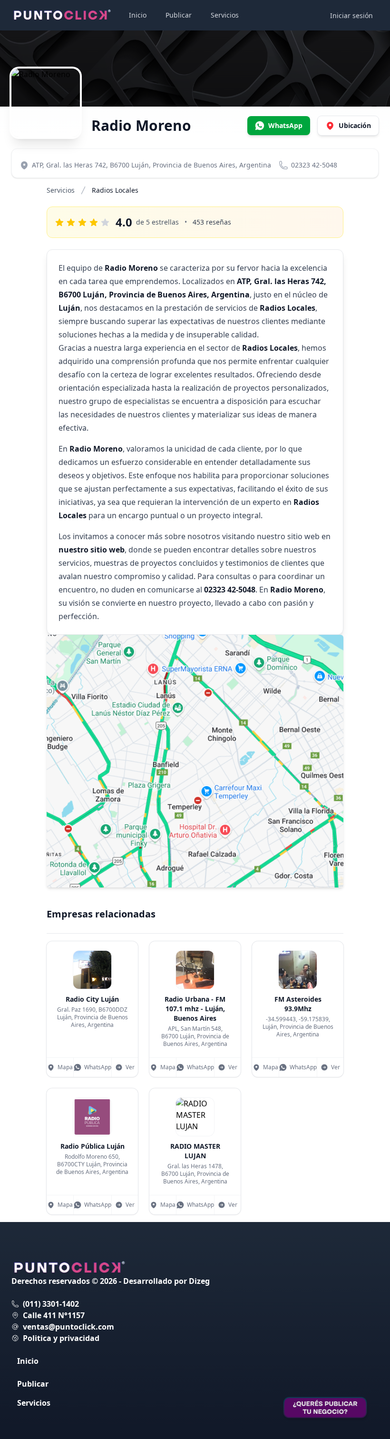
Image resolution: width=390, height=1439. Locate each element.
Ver (130, 1067)
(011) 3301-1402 (51, 1304)
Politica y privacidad (61, 1338)
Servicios (225, 15)
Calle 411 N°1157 (54, 1315)
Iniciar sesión (351, 15)
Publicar (179, 15)
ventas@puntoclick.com (68, 1326)
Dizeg (199, 1281)
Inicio (137, 15)
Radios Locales (115, 190)
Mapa (65, 1067)
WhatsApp (97, 1067)
